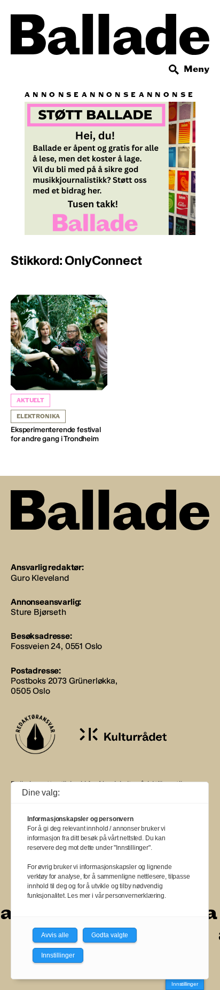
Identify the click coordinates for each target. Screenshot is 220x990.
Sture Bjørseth (38, 612)
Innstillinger (184, 984)
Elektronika (38, 416)
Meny (196, 69)
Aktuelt (30, 400)
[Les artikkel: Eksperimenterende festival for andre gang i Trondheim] (59, 369)
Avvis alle (55, 935)
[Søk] (174, 69)
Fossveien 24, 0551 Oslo (56, 646)
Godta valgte (109, 935)
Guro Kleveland (40, 578)
